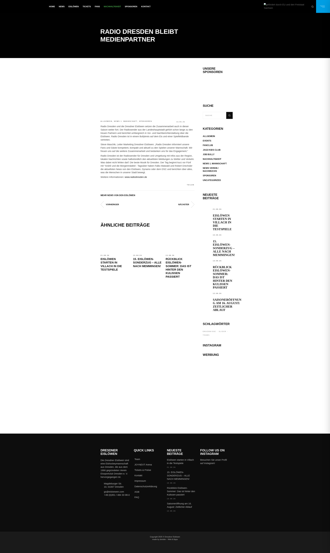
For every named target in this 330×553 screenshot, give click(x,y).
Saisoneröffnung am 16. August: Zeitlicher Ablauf (227, 305)
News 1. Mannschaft (125, 121)
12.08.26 (217, 293)
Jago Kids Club (212, 150)
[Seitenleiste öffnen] (323, 6)
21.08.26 (105, 255)
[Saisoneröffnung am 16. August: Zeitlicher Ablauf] (207, 296)
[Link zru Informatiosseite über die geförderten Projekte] (286, 6)
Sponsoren (145, 121)
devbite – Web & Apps (169, 539)
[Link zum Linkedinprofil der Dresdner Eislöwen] (216, 537)
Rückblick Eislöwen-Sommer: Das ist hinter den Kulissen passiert (222, 277)
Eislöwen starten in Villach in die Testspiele (222, 222)
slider (222, 331)
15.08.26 (137, 255)
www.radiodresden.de (136, 177)
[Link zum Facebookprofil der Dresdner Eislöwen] (190, 537)
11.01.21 (180, 122)
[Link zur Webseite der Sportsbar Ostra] (218, 375)
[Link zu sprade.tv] (218, 408)
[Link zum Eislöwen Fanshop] (218, 397)
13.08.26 (170, 255)
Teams (206, 335)
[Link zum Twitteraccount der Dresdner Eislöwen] (207, 537)
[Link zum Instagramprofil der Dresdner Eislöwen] (198, 537)
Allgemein (106, 121)
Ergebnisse (209, 331)
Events (207, 141)
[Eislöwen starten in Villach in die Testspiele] (115, 242)
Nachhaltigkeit (212, 159)
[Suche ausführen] (229, 115)
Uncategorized (212, 180)
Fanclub (208, 145)
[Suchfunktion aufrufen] (313, 6)
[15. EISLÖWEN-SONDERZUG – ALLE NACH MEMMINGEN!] (147, 242)
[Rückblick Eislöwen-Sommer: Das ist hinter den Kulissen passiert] (180, 242)
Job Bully (208, 154)
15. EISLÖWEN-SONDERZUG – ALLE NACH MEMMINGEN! (147, 262)
